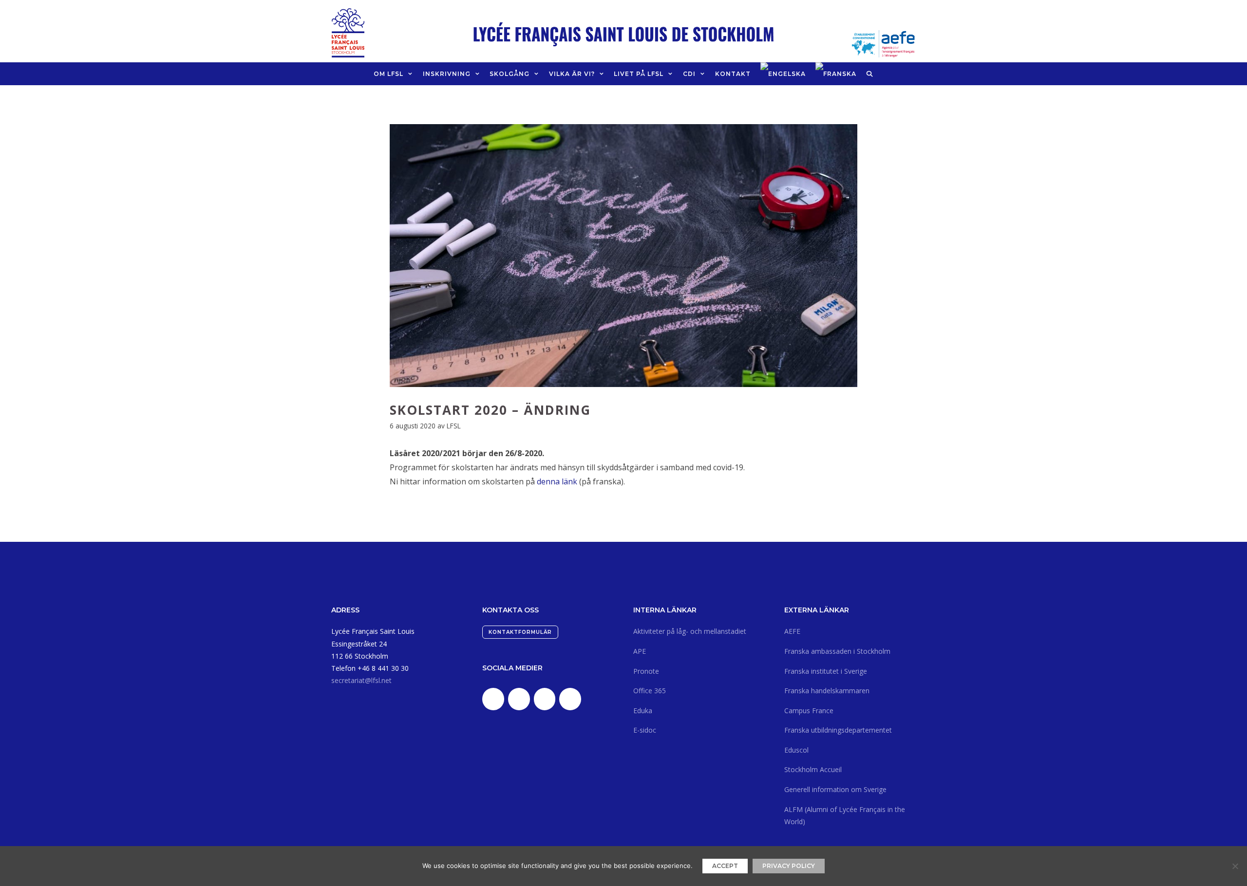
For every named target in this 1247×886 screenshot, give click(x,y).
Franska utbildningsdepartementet (838, 730)
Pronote (646, 671)
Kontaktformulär (520, 632)
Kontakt (733, 73)
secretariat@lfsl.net (361, 680)
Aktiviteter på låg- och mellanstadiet (689, 631)
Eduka (642, 710)
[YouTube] (570, 699)
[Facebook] (519, 699)
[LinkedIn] (493, 699)
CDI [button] (689, 73)
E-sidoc (644, 730)
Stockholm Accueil (813, 769)
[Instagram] (545, 699)
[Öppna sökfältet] (869, 73)
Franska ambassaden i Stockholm (837, 651)
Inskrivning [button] (447, 73)
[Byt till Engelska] (783, 73)
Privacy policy (788, 865)
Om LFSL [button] (388, 73)
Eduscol (796, 750)
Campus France (808, 710)
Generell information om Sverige (835, 789)
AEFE (792, 631)
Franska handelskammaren (826, 690)
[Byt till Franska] (836, 73)
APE (639, 651)
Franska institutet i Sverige (825, 671)
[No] (1235, 866)
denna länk (557, 481)
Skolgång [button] (509, 73)
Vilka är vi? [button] (572, 73)
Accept (725, 865)
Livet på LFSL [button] (638, 73)
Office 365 (649, 690)
